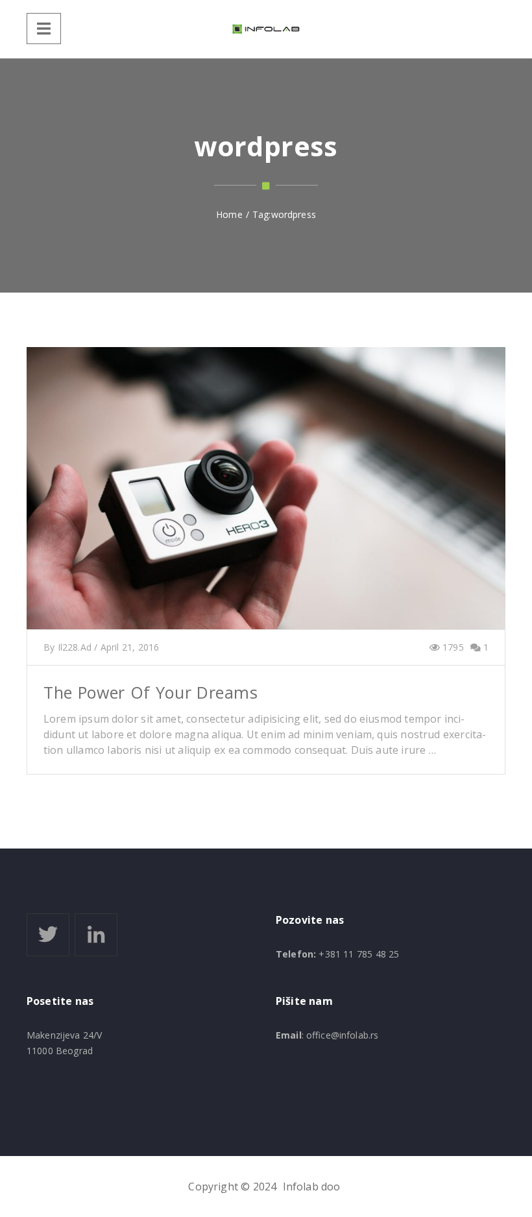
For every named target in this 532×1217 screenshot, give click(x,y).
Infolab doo (312, 1186)
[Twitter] (48, 935)
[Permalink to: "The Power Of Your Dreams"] (266, 504)
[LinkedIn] (96, 935)
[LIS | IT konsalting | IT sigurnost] (266, 29)
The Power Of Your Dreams (150, 692)
